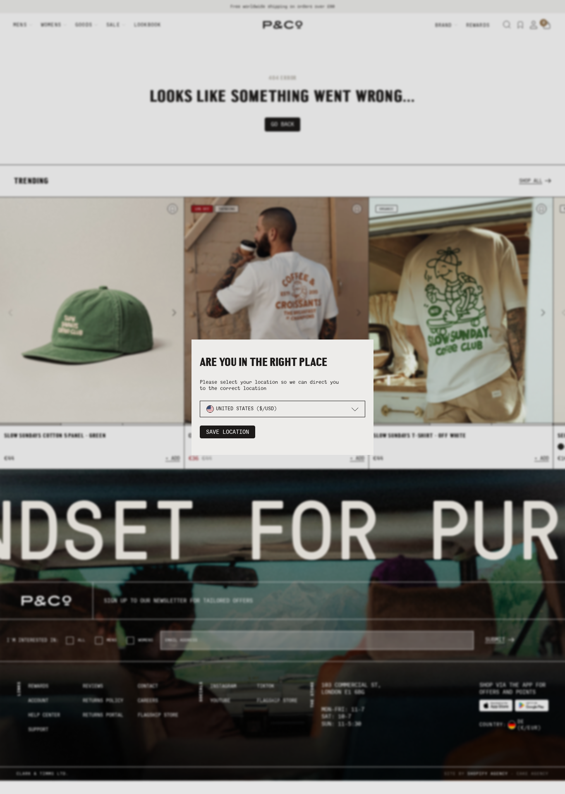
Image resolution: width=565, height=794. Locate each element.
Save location (227, 432)
